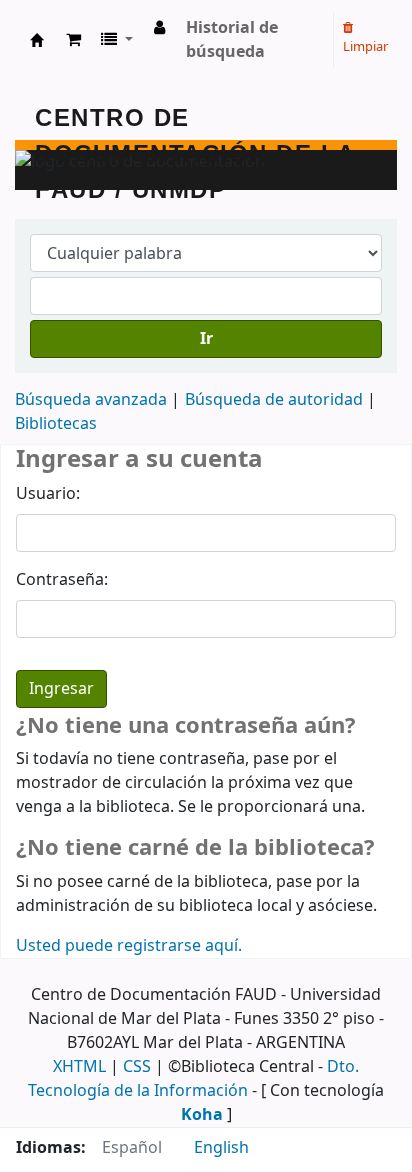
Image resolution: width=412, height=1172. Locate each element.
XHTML (79, 1067)
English (221, 1148)
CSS (137, 1067)
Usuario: (48, 494)
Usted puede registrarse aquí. (129, 946)
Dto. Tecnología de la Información (193, 1079)
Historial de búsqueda (232, 40)
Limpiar (365, 46)
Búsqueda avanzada (91, 400)
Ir (206, 339)
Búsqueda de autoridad (274, 400)
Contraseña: (62, 580)
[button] (73, 40)
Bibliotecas (56, 424)
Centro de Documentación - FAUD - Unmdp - (37, 40)
